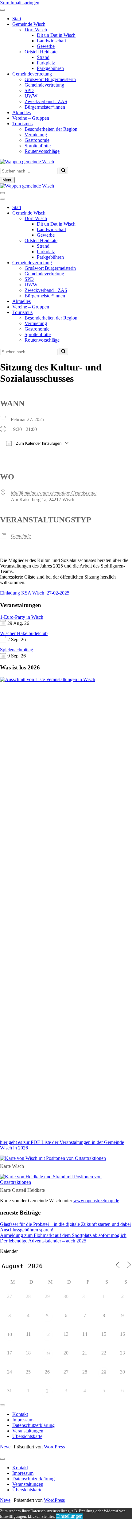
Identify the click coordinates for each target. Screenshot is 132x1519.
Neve (5, 1446)
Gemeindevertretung (32, 73)
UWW (31, 96)
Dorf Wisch (36, 29)
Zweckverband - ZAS (46, 101)
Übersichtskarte (27, 1436)
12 (47, 1334)
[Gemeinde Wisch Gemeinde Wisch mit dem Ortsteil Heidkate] (27, 161)
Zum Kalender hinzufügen (38, 443)
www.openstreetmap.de (96, 1200)
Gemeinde (21, 535)
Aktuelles (21, 112)
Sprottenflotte (38, 145)
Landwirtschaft (51, 40)
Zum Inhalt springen (19, 2)
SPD (29, 90)
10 (9, 1334)
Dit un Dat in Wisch (56, 35)
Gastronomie (37, 140)
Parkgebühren (50, 68)
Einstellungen (69, 1516)
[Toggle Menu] (2, 10)
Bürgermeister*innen (45, 107)
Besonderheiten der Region (51, 129)
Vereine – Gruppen (30, 118)
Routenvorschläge (42, 151)
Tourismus (22, 123)
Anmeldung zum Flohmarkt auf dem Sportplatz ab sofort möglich (63, 1235)
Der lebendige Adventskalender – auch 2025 (43, 1240)
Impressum (22, 1419)
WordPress (54, 1446)
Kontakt (20, 1414)
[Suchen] (63, 170)
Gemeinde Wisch (28, 24)
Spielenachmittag (16, 649)
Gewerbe (46, 46)
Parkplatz (46, 62)
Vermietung (36, 134)
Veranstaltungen (27, 1430)
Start (16, 18)
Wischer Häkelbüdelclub (24, 633)
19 (47, 1353)
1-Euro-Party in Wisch (21, 617)
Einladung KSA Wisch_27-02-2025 (34, 592)
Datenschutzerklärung (33, 1425)
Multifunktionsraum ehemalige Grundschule (53, 492)
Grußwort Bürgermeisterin (50, 79)
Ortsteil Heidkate (41, 51)
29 (103, 1372)
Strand (43, 57)
